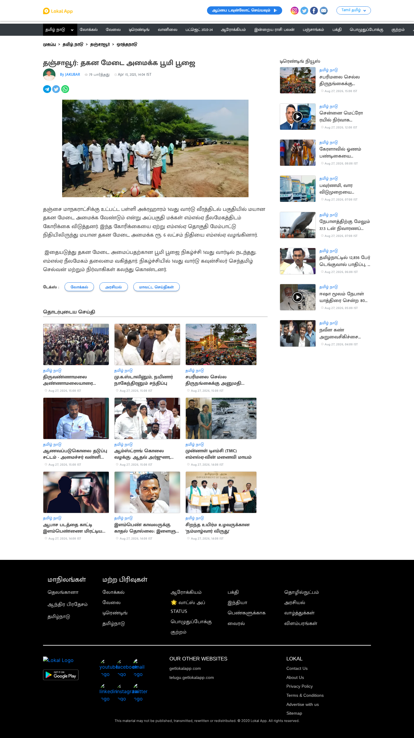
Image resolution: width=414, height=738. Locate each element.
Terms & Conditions (305, 695)
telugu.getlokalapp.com (191, 677)
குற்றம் (178, 632)
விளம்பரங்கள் (300, 623)
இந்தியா (237, 602)
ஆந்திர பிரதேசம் (68, 604)
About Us (295, 677)
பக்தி (233, 592)
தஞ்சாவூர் (100, 44)
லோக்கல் (113, 592)
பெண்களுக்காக (246, 613)
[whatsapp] (65, 92)
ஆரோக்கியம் (186, 592)
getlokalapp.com (185, 668)
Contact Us (297, 668)
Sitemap (294, 713)
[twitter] (56, 92)
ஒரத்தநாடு (127, 44)
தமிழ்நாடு (59, 616)
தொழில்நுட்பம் (301, 592)
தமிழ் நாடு (55, 29)
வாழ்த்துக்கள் (299, 613)
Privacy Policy (299, 686)
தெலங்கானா (63, 592)
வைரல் (236, 623)
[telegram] (47, 92)
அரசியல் (294, 602)
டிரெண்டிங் (115, 613)
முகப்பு (49, 44)
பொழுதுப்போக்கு (191, 621)
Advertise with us (302, 704)
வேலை (111, 602)
